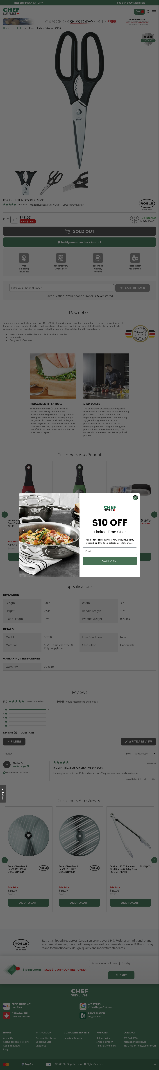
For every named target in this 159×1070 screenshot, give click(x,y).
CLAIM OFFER (109, 560)
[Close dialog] (135, 497)
